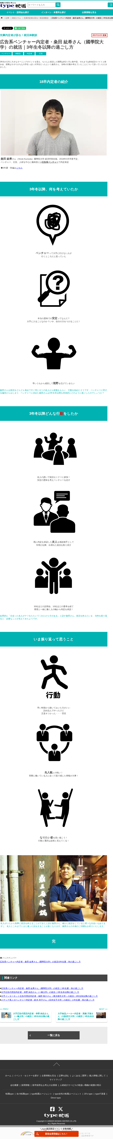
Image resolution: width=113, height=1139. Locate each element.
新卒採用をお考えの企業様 (44, 1085)
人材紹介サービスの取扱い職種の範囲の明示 (80, 1085)
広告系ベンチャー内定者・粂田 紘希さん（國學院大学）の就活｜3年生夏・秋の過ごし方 (42, 988)
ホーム (8, 1075)
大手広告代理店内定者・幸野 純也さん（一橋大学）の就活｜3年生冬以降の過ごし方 (40, 992)
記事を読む (64, 1075)
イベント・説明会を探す (17, 12)
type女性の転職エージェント (68, 1094)
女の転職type (22, 1094)
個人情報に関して (97, 1075)
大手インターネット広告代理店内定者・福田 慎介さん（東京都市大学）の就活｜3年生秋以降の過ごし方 (49, 996)
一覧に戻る (54, 1035)
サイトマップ (56, 1079)
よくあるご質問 (79, 1075)
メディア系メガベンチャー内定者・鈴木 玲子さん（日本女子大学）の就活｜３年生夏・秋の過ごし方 (47, 1000)
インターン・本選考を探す (53, 12)
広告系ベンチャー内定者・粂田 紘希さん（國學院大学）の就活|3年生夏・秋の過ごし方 (40, 961)
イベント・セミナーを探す (26, 1075)
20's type (88, 1094)
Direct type (56, 1098)
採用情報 (25, 1085)
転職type (10, 1094)
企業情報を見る (89, 12)
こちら (19, 168)
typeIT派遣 (100, 1094)
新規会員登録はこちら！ (56, 1134)
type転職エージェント (41, 1094)
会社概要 (14, 1085)
